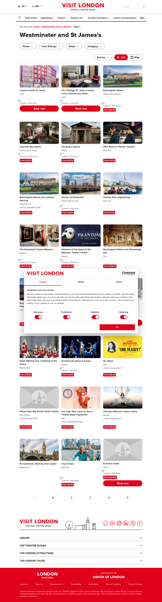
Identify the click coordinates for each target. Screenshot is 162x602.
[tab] (121, 57)
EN (23, 6)
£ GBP (35, 6)
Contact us (24, 584)
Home (36, 26)
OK (117, 327)
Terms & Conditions (113, 584)
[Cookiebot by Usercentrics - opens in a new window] (124, 273)
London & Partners (47, 575)
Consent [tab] (43, 282)
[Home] (19, 17)
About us (39, 584)
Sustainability (76, 584)
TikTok (105, 523)
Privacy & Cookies (135, 584)
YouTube (112, 523)
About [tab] (119, 282)
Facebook (139, 523)
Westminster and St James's (56, 26)
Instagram (119, 523)
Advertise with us (57, 584)
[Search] (143, 6)
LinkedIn (126, 523)
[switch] (66, 317)
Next (127, 497)
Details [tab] (81, 282)
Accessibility (93, 584)
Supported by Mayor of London (109, 575)
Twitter (133, 523)
